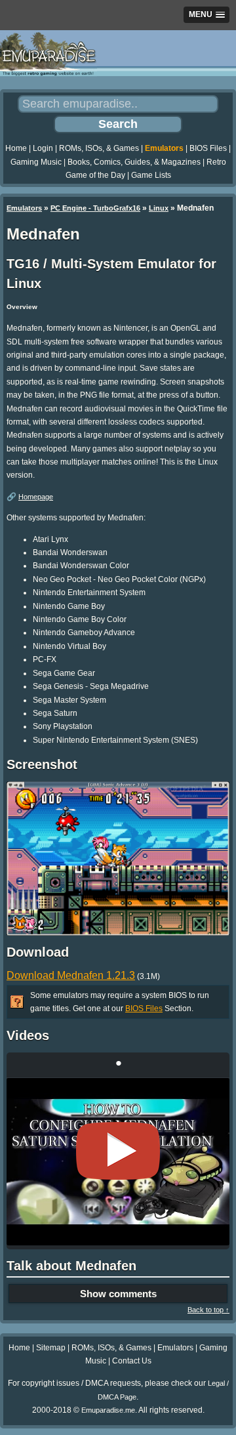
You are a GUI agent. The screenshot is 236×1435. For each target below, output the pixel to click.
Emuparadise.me (108, 1410)
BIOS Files (208, 148)
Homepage (35, 497)
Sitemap (51, 1347)
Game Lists (151, 175)
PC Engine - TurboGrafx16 (95, 208)
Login (43, 148)
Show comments (118, 1293)
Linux (158, 208)
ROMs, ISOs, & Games (99, 148)
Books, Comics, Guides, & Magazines (134, 162)
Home (16, 148)
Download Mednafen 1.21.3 (71, 975)
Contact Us (131, 1360)
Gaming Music (36, 162)
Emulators (164, 148)
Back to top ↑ (208, 1310)
